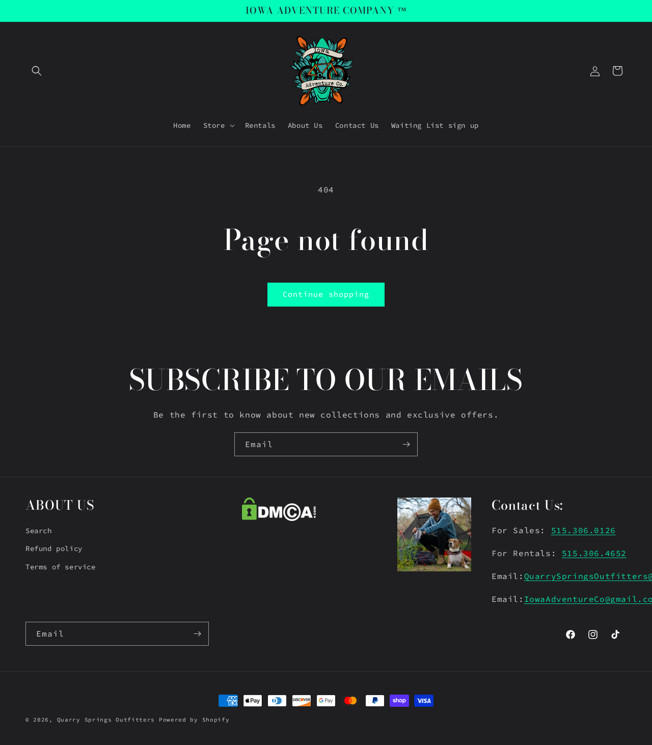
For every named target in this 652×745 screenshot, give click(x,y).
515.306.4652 (594, 553)
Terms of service (60, 566)
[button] (36, 71)
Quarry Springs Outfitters (106, 719)
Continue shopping (326, 294)
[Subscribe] (406, 444)
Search (38, 530)
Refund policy (54, 549)
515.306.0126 (583, 530)
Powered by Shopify (194, 719)
